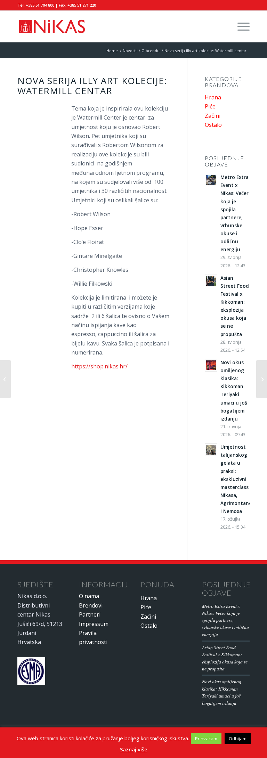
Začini (212, 116)
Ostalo (213, 125)
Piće (210, 106)
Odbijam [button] (237, 738)
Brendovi (91, 605)
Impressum (93, 624)
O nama (89, 596)
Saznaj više (133, 749)
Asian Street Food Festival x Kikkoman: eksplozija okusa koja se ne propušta (225, 658)
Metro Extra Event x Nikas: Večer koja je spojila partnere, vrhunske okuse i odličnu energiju (225, 620)
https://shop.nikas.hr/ (99, 366)
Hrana (213, 97)
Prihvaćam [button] (206, 738)
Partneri (89, 614)
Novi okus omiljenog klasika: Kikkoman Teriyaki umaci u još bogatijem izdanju (221, 692)
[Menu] (240, 26)
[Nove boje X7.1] (5, 379)
